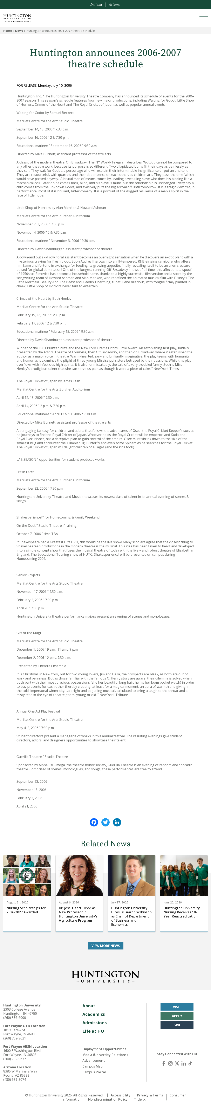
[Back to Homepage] (105, 976)
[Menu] (203, 18)
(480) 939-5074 (14, 1079)
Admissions (94, 1022)
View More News (105, 945)
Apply (177, 1016)
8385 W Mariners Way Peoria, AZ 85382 (20, 1073)
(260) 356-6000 (14, 1017)
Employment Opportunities (104, 1049)
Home (7, 31)
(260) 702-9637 (14, 1059)
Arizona (115, 4)
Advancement (93, 1060)
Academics (93, 1014)
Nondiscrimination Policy (108, 1099)
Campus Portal (94, 1072)
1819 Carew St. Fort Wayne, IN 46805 (19, 1032)
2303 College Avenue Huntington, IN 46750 (20, 1011)
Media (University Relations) (105, 1054)
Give (177, 1025)
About (88, 1006)
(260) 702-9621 (14, 1038)
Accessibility (120, 1095)
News (19, 31)
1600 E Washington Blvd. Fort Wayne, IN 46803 (22, 1052)
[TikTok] (190, 1063)
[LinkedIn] (117, 822)
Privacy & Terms (150, 1095)
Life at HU (93, 1031)
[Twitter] (105, 822)
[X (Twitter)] (177, 1063)
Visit (177, 1007)
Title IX (139, 1099)
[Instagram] (170, 1063)
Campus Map (92, 1066)
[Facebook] (94, 822)
